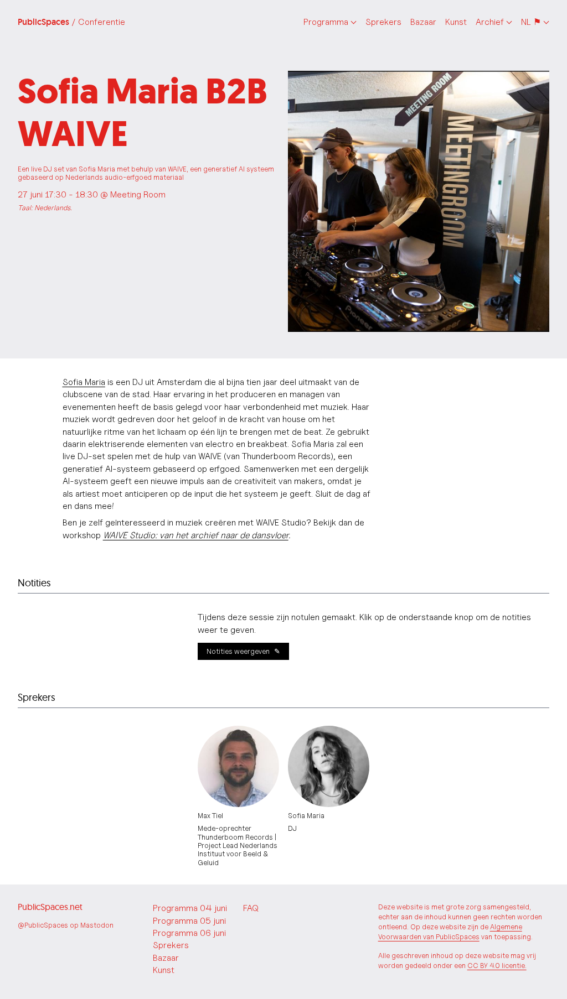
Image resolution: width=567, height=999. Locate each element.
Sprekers (383, 22)
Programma (325, 22)
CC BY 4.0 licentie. (497, 965)
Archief (490, 22)
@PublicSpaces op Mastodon (66, 925)
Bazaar (423, 22)
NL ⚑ (531, 22)
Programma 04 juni (190, 908)
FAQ (251, 908)
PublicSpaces (71, 22)
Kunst (456, 22)
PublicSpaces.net (50, 906)
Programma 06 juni (189, 933)
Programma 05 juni (189, 920)
